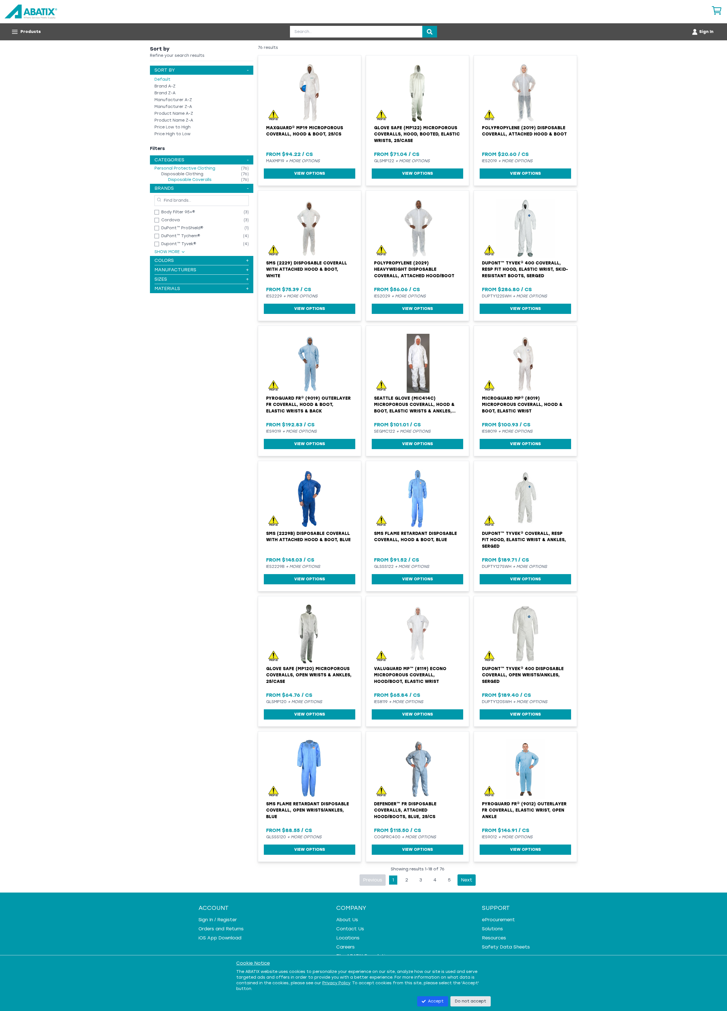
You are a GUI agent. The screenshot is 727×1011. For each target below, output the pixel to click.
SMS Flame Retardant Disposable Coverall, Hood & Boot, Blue (415, 537)
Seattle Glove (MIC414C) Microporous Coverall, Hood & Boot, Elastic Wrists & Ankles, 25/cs (414, 405)
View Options (309, 173)
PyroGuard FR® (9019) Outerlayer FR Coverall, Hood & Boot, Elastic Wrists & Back (308, 405)
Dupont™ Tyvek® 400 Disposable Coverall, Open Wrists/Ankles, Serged (523, 675)
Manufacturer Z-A (173, 106)
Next (466, 880)
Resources (494, 938)
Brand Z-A (165, 93)
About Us (347, 919)
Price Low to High (172, 127)
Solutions (492, 928)
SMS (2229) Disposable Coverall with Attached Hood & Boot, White (306, 269)
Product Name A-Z (173, 113)
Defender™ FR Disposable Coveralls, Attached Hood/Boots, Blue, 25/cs (405, 810)
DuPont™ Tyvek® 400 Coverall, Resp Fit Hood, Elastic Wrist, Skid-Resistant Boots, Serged (525, 269)
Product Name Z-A (173, 120)
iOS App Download (220, 938)
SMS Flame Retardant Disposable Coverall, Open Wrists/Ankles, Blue (307, 810)
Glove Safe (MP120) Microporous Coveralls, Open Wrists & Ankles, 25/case (309, 675)
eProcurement (498, 919)
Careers (345, 947)
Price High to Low (172, 134)
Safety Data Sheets (506, 947)
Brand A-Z (165, 86)
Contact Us (350, 928)
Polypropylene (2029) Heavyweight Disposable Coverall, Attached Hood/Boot (414, 269)
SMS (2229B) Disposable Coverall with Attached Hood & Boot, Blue (308, 537)
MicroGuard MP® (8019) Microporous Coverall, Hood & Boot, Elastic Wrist (522, 405)
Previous (372, 880)
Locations (348, 938)
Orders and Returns (221, 928)
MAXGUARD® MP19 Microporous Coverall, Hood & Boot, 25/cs (304, 131)
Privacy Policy (336, 983)
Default (162, 79)
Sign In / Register (218, 919)
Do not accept (470, 1001)
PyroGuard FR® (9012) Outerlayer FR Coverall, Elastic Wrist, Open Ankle (524, 810)
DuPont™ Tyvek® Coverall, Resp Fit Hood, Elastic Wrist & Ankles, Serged (524, 540)
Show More (167, 251)
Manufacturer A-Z (173, 99)
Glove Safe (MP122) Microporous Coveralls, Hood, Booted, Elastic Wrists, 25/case (417, 134)
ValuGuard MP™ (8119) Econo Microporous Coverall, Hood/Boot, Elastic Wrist (410, 675)
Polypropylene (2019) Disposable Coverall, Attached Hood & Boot (524, 131)
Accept (436, 1001)
